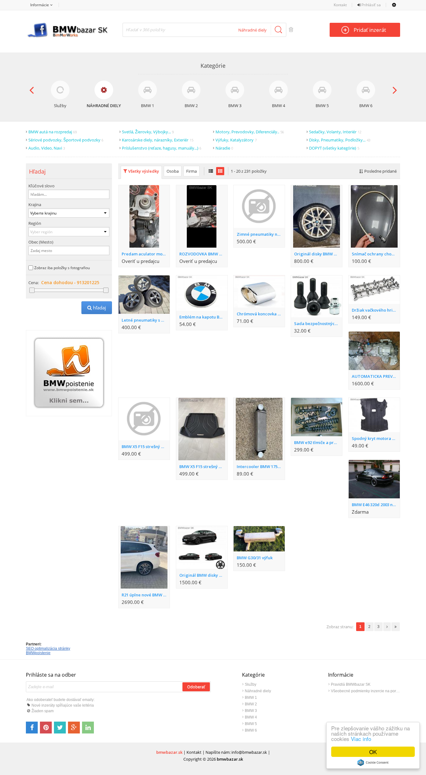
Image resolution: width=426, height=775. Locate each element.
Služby (250, 684)
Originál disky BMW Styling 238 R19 (318, 254)
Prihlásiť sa (371, 4)
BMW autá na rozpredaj (52, 132)
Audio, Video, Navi (46, 148)
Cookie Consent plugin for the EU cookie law (373, 762)
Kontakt (340, 4)
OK (373, 752)
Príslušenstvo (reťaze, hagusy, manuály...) (161, 148)
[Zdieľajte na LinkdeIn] (88, 727)
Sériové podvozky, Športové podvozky (66, 140)
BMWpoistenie (38, 653)
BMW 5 (251, 724)
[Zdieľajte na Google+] (74, 727)
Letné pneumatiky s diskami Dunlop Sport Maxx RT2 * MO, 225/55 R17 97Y (146, 320)
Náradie (224, 148)
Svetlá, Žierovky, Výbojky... (148, 132)
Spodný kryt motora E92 (375, 438)
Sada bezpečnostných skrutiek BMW (318, 323)
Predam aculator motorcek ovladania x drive (146, 254)
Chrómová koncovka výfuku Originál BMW (261, 314)
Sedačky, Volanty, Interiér (335, 132)
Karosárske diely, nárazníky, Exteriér (157, 140)
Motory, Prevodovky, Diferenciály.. (249, 132)
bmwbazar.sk (169, 752)
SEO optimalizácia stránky (48, 648)
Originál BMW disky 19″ (202, 575)
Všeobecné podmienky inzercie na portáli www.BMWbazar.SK (365, 691)
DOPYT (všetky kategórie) (334, 148)
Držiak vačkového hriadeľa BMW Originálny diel (376, 310)
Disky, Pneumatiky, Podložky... (339, 140)
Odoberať (196, 687)
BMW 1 (251, 697)
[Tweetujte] (60, 727)
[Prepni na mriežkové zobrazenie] (220, 171)
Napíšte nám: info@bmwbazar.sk (236, 752)
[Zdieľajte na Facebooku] (32, 727)
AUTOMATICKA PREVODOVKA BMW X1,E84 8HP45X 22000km (376, 376)
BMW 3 (251, 710)
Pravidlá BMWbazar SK (350, 684)
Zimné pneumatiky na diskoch (261, 234)
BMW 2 (251, 704)
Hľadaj (97, 307)
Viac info (361, 739)
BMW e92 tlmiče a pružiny (318, 442)
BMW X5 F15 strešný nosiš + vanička (146, 446)
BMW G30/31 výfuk (255, 557)
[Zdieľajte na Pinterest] (46, 727)
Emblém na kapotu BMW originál (203, 317)
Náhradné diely (258, 691)
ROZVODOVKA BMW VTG (203, 254)
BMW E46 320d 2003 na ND (376, 504)
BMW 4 (251, 717)
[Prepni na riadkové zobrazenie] (211, 171)
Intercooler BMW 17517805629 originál (261, 466)
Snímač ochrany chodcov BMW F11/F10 (376, 254)
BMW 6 (251, 730)
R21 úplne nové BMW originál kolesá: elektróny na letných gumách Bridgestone (146, 595)
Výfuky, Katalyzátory (236, 140)
